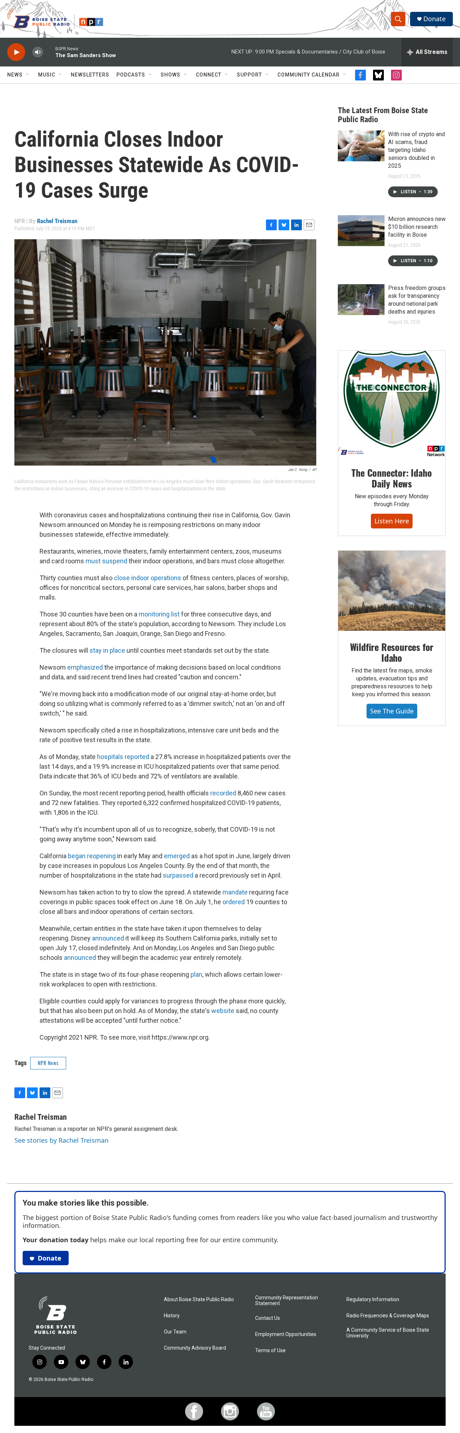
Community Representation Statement (286, 1300)
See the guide (392, 711)
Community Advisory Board (195, 1348)
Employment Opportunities (285, 1334)
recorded (223, 793)
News (15, 75)
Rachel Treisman (57, 221)
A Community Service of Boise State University (387, 1333)
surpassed (178, 875)
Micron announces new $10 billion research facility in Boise (417, 227)
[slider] (49, 52)
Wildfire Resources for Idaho (392, 652)
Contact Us (267, 1318)
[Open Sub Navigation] (28, 75)
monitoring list (159, 614)
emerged (177, 856)
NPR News (48, 1063)
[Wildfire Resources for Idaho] (391, 591)
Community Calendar (308, 75)
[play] (16, 52)
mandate (235, 892)
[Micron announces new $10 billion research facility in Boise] (361, 230)
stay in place (107, 650)
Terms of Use (270, 1350)
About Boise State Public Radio (199, 1299)
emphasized (85, 667)
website (222, 1010)
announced (108, 938)
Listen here (391, 521)
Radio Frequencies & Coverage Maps (387, 1315)
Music (46, 75)
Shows (170, 75)
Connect (208, 75)
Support (249, 75)
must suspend (106, 561)
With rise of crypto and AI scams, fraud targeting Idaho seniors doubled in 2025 (416, 150)
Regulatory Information (372, 1299)
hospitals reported (123, 757)
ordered (233, 902)
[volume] (38, 52)
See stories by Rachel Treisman (61, 1140)
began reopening (92, 856)
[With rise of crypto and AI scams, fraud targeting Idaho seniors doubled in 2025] (361, 145)
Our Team (175, 1332)
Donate (434, 19)
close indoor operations (147, 578)
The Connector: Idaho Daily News (391, 478)
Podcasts (130, 75)
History (172, 1315)
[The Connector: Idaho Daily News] (391, 404)
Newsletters (90, 75)
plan (196, 974)
